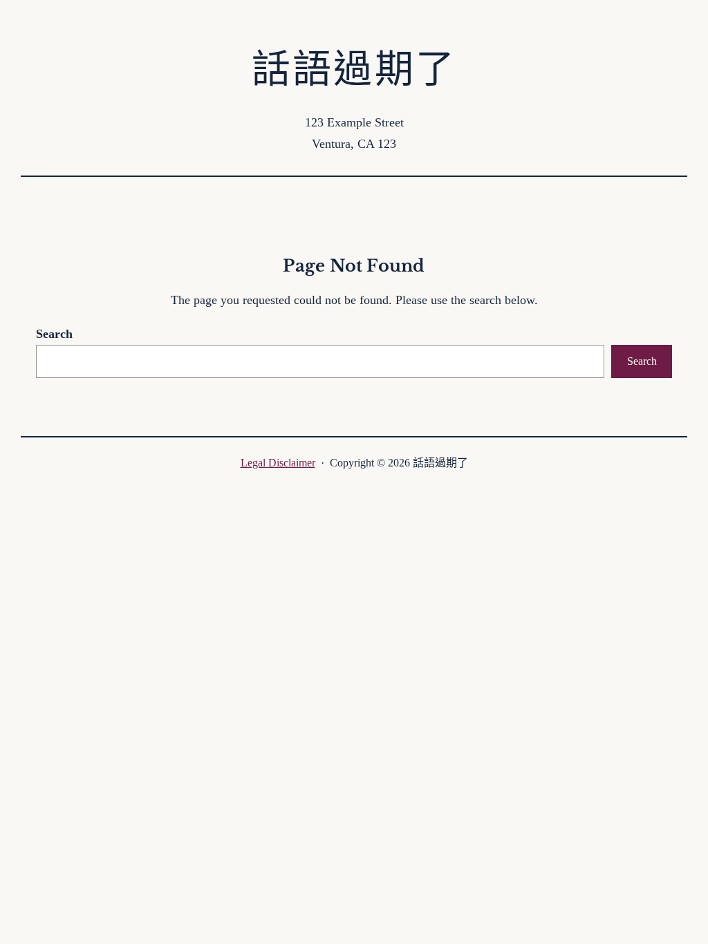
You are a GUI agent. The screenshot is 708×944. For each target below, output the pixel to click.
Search (54, 334)
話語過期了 (354, 69)
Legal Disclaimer (278, 463)
